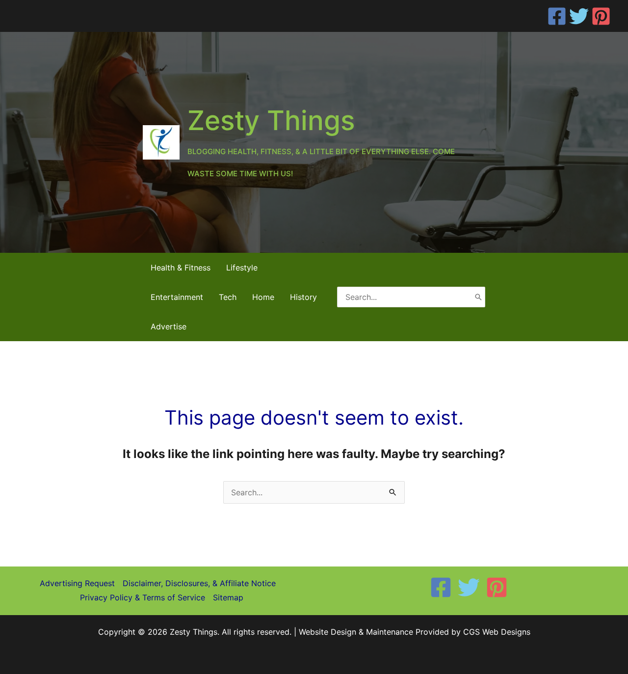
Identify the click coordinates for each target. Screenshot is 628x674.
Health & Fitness (180, 267)
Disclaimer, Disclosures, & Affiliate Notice (199, 583)
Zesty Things (271, 120)
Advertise (168, 326)
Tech (227, 297)
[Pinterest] (601, 16)
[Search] (478, 296)
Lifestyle (242, 267)
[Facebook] (557, 16)
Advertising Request (77, 583)
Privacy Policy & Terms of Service (142, 597)
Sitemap (228, 597)
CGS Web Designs (496, 632)
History (303, 297)
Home (263, 297)
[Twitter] (579, 16)
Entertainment (177, 297)
